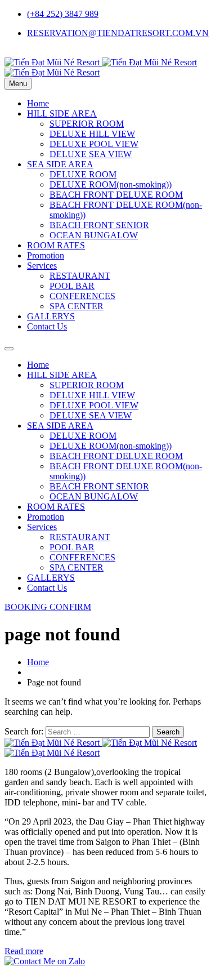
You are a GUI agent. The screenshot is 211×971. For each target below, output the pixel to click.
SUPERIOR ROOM (87, 123)
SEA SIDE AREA (60, 164)
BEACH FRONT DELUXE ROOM (116, 194)
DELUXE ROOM (83, 174)
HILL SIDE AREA (62, 113)
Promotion (45, 255)
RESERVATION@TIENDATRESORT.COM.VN (118, 33)
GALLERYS (51, 316)
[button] (48, 607)
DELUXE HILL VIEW (92, 134)
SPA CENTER (77, 306)
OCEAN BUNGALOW (94, 235)
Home (38, 103)
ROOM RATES (56, 245)
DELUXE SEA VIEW (91, 154)
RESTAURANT (80, 275)
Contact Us (47, 326)
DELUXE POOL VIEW (94, 144)
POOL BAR (72, 286)
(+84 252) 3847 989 (62, 14)
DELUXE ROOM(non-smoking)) (111, 184)
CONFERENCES (82, 296)
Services (42, 265)
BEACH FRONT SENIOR (99, 225)
